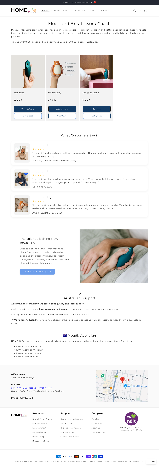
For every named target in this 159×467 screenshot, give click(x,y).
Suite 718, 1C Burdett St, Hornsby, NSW (31, 388)
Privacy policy (75, 461)
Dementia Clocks (40, 432)
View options (27, 109)
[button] (46, 10)
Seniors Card (66, 423)
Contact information (119, 461)
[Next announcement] (147, 2)
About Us (96, 428)
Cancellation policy (136, 461)
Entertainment (39, 428)
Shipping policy (103, 461)
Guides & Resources (69, 436)
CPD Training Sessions (71, 428)
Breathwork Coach (41, 441)
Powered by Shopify (46, 461)
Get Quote (28, 116)
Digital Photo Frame (42, 419)
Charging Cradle (90, 93)
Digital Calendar (40, 423)
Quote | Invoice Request (71, 419)
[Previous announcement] (12, 2)
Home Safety (38, 436)
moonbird (19, 93)
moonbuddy (54, 93)
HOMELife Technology (29, 461)
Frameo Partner (99, 432)
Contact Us (97, 423)
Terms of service (89, 461)
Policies (95, 419)
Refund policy (62, 461)
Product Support (68, 432)
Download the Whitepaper (37, 271)
